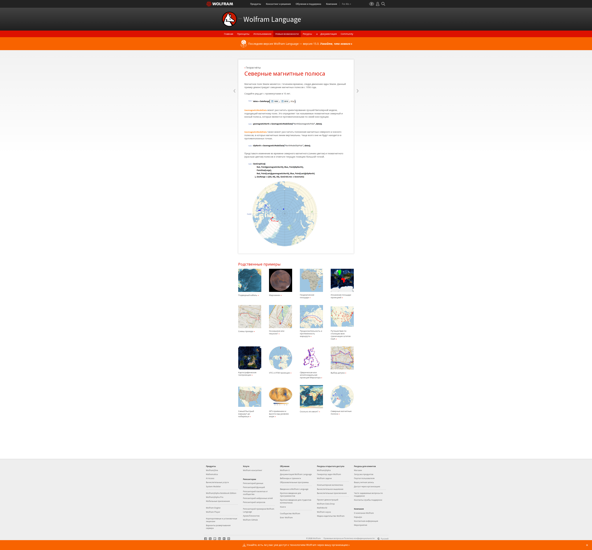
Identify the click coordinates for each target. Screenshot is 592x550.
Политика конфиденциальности (359, 538)
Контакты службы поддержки (368, 499)
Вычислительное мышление (330, 489)
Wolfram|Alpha (324, 470)
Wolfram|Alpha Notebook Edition (221, 493)
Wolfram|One (212, 470)
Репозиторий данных (253, 483)
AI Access (210, 478)
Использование (262, 33)
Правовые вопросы (332, 538)
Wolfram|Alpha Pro (214, 497)
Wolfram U (285, 470)
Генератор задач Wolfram (329, 474)
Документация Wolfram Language (296, 474)
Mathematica (212, 474)
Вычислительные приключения (332, 493)
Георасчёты (253, 67)
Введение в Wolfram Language (294, 489)
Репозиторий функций (254, 487)
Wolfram (317, 538)
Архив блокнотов (251, 515)
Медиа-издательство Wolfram (331, 516)
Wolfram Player (213, 512)
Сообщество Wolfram (290, 513)
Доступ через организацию (367, 486)
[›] (357, 72)
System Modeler (213, 486)
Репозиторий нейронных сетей (258, 498)
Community (347, 33)
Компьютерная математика (330, 485)
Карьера (358, 517)
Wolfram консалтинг (252, 470)
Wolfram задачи (324, 478)
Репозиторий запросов (254, 502)
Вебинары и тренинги (290, 478)
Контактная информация (366, 521)
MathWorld (322, 507)
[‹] (234, 72)
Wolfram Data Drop (326, 503)
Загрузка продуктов (363, 474)
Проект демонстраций (327, 499)
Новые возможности (287, 33)
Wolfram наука (324, 512)
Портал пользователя (364, 478)
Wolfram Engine (213, 507)
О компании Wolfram (364, 513)
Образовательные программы (294, 482)
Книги (283, 506)
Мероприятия (360, 525)
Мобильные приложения (218, 501)
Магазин (358, 470)
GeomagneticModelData (255, 110)
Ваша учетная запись (364, 482)
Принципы (243, 33)
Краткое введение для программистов (290, 494)
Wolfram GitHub (250, 519)
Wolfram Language (270, 19)
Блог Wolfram (286, 517)
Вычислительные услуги (217, 482)
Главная (228, 33)
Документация (328, 33)
